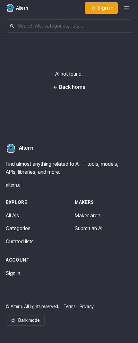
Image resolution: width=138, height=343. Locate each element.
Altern (26, 148)
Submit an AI (88, 228)
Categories (18, 228)
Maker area (87, 216)
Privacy (87, 306)
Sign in (105, 8)
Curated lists (20, 241)
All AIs (12, 216)
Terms (69, 306)
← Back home (69, 87)
